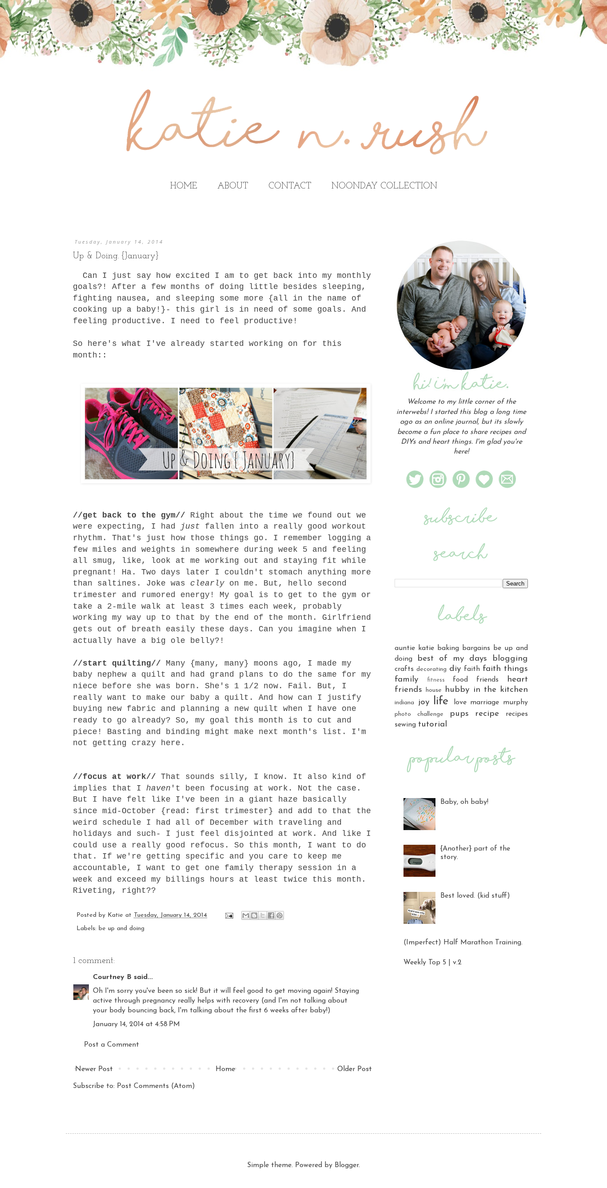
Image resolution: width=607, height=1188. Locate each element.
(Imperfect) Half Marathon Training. (463, 942)
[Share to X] (262, 915)
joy (423, 702)
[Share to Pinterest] (279, 915)
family (406, 679)
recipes (517, 714)
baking (448, 648)
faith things (505, 669)
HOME (183, 186)
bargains (476, 648)
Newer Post (94, 1069)
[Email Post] (229, 915)
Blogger (347, 1165)
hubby (457, 690)
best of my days (452, 658)
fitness (436, 680)
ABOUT (232, 186)
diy (455, 669)
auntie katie (414, 648)
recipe (487, 714)
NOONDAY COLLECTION (384, 186)
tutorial (432, 724)
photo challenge (419, 714)
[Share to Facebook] (271, 915)
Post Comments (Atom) (156, 1086)
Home (225, 1069)
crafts (404, 669)
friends (487, 679)
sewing (405, 724)
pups (459, 714)
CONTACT (289, 186)
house (434, 690)
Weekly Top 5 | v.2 (432, 962)
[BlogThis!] (254, 915)
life (440, 701)
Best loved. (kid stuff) (475, 895)
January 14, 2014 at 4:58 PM (136, 1024)
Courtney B (112, 977)
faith (472, 669)
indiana (404, 702)
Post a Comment (111, 1044)
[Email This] (245, 915)
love (460, 702)
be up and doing (121, 928)
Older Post (354, 1069)
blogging (510, 658)
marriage (484, 702)
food (460, 679)
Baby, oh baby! (464, 802)
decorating (431, 669)
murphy (515, 702)
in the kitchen (500, 690)
